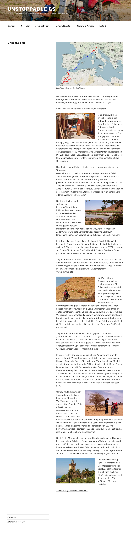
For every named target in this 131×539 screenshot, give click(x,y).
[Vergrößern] (120, 45)
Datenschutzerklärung (16, 522)
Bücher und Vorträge (85, 26)
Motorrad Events (63, 26)
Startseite (12, 26)
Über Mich (25, 26)
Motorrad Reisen (42, 26)
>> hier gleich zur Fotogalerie (92, 108)
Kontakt (102, 26)
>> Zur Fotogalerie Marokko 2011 (72, 490)
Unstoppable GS (32, 9)
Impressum (11, 517)
